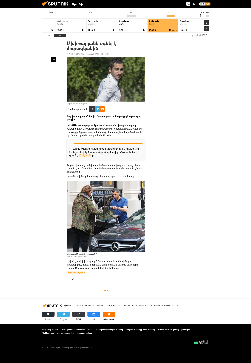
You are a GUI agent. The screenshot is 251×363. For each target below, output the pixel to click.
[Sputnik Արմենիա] (56, 7)
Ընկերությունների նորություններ (140, 329)
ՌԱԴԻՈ (157, 306)
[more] (53, 59)
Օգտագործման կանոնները (73, 329)
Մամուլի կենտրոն (170, 306)
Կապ (90, 329)
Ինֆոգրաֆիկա (130, 306)
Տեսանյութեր (145, 306)
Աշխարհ (71, 279)
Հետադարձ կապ (84, 333)
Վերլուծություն (114, 306)
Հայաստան (89, 306)
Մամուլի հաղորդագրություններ (109, 329)
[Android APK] (200, 342)
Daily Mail (85, 155)
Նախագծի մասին (50, 329)
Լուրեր (60, 24)
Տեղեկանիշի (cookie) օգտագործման (58, 333)
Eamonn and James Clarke (77, 256)
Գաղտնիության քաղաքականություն (174, 329)
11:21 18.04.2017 (73, 54)
